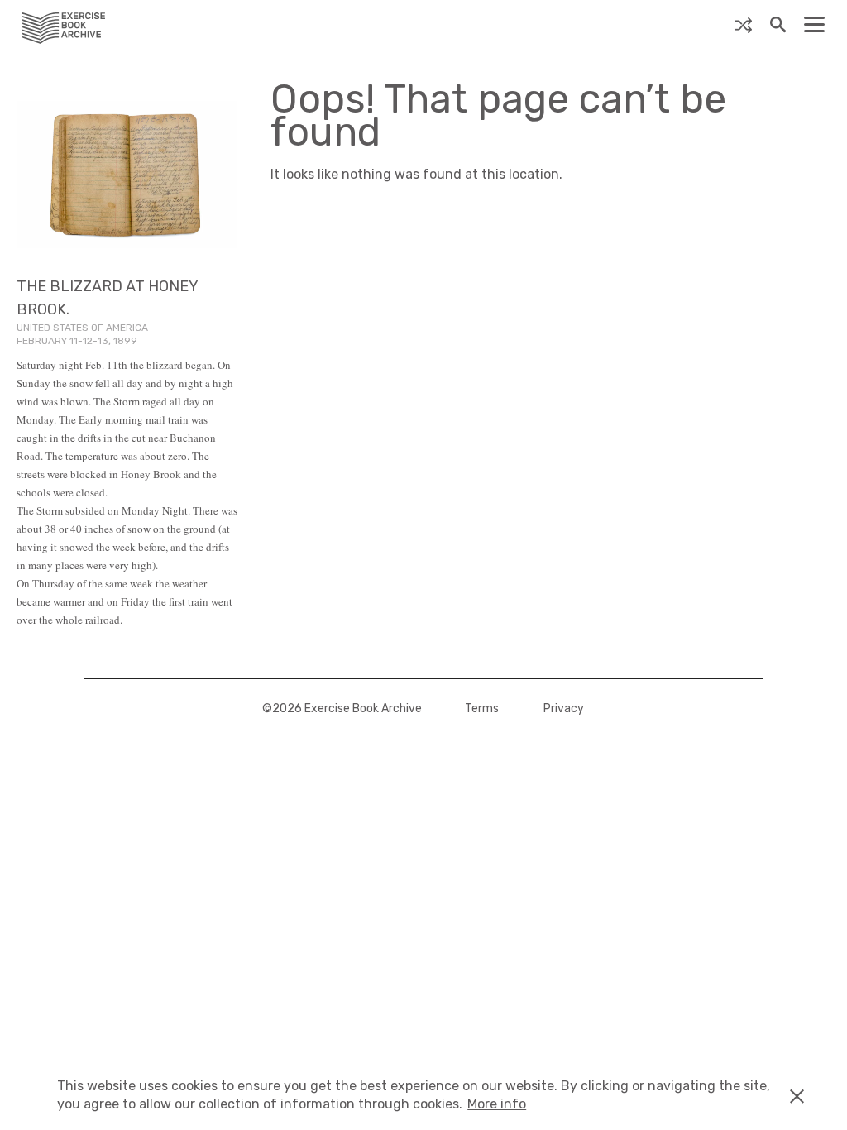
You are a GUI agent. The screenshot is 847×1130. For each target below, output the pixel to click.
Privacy (563, 708)
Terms (482, 708)
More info (496, 1104)
